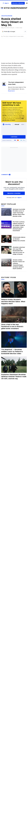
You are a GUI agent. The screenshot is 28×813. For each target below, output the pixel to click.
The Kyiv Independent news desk (13, 36)
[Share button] (25, 31)
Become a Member (18, 3)
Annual (17, 124)
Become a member (14, 193)
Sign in (19, 197)
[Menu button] (27, 3)
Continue (14, 136)
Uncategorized (6, 15)
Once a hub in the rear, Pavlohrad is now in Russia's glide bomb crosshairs (12, 326)
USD (22, 124)
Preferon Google (9, 31)
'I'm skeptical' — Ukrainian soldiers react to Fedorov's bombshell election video (12, 351)
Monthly (8, 124)
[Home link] (14, 8)
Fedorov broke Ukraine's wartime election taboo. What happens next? (13, 301)
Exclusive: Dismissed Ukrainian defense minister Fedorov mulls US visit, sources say (13, 376)
